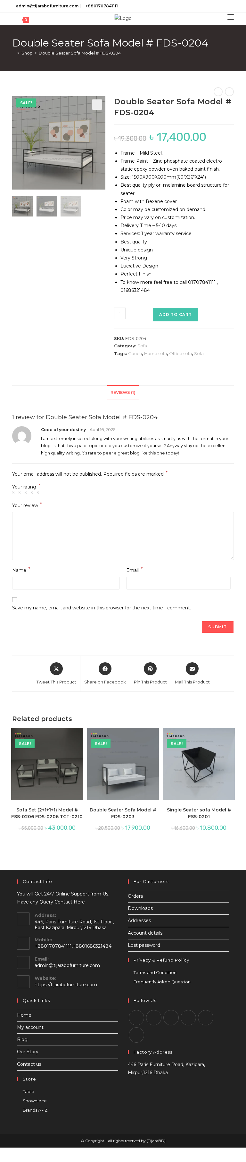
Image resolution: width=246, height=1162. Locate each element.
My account (30, 1027)
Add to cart (175, 314)
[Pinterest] (205, 1017)
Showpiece (35, 1100)
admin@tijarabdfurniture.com (47, 6)
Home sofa (155, 353)
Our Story (27, 1052)
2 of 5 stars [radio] (20, 493)
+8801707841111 (102, 6)
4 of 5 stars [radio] (32, 493)
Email (134, 569)
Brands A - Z (35, 1110)
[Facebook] (210, 6)
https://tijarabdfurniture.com (66, 985)
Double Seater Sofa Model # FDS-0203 (123, 813)
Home (24, 1015)
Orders (135, 896)
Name (21, 569)
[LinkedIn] (224, 6)
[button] (97, 104)
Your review (27, 505)
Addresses (139, 920)
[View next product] (229, 91)
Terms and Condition (155, 972)
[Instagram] (217, 6)
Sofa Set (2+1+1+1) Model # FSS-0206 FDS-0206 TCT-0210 (47, 813)
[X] (202, 6)
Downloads (140, 908)
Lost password (144, 945)
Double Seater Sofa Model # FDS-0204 (80, 52)
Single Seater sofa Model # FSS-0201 (199, 813)
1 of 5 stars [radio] (14, 493)
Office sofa (180, 353)
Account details (145, 933)
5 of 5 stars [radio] (39, 493)
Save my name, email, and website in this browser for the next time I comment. (101, 608)
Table (28, 1091)
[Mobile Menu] (230, 17)
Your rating (26, 487)
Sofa (142, 345)
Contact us (29, 1064)
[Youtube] (231, 6)
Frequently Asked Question (162, 981)
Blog (22, 1039)
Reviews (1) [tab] (123, 392)
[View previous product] (218, 91)
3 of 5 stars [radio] (26, 493)
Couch (135, 353)
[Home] (13, 52)
